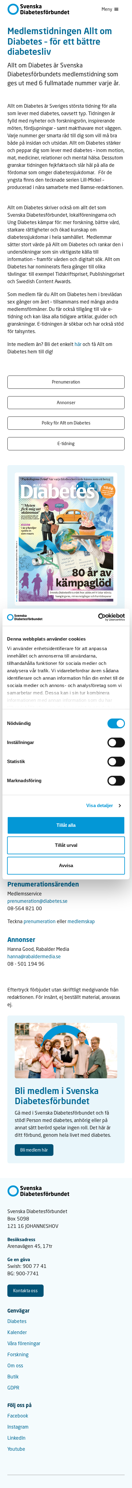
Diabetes (16, 1321)
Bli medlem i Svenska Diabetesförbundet (57, 1095)
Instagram (18, 1427)
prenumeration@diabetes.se (37, 901)
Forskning (18, 1354)
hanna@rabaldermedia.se (34, 956)
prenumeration (40, 921)
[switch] (116, 742)
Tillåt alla (66, 825)
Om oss (15, 1365)
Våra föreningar (23, 1343)
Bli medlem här (34, 1149)
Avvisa (66, 865)
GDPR (13, 1387)
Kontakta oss (25, 1290)
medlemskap (81, 921)
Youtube (16, 1449)
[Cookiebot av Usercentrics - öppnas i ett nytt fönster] (98, 617)
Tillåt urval (66, 845)
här (77, 344)
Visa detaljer (99, 805)
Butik (13, 1376)
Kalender (17, 1332)
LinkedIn (16, 1438)
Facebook (17, 1415)
